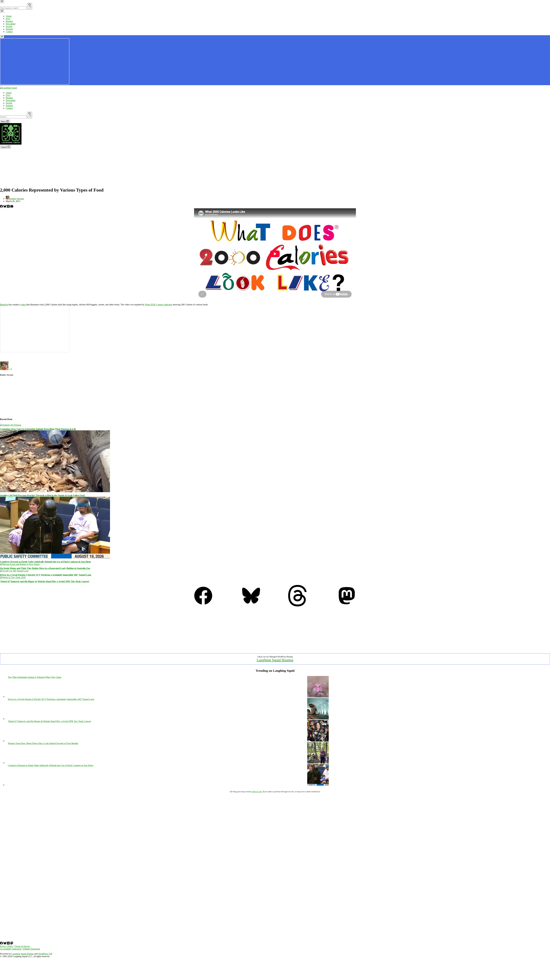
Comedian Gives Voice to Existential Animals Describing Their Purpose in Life (38, 429)
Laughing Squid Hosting (275, 660)
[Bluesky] (5, 207)
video (23, 304)
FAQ (8, 95)
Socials (9, 103)
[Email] (11, 207)
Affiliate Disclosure (31, 949)
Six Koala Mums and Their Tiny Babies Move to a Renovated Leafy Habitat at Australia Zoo (45, 568)
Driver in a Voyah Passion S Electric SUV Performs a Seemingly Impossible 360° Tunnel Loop (45, 575)
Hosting (9, 98)
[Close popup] (2, 36)
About (8, 92)
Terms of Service (22, 946)
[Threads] (8, 207)
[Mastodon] (346, 605)
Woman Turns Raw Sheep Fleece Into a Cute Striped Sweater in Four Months (43, 743)
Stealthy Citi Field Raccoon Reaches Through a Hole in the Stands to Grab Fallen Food (42, 495)
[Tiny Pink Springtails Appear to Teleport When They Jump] (318, 696)
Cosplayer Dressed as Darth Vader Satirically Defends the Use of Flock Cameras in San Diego (45, 561)
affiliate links (257, 792)
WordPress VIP (45, 954)
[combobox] (13, 116)
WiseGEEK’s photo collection (158, 304)
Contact (9, 108)
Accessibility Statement (10, 949)
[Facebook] (1, 207)
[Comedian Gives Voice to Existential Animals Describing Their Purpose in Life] (10, 425)
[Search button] (29, 115)
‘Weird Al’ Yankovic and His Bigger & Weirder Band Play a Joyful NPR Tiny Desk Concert (44, 581)
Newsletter (10, 100)
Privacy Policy (6, 946)
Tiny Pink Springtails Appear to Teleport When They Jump (34, 677)
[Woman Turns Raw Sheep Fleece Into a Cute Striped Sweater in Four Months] (318, 763)
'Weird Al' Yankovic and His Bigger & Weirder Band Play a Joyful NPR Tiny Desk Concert (49, 721)
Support (9, 105)
